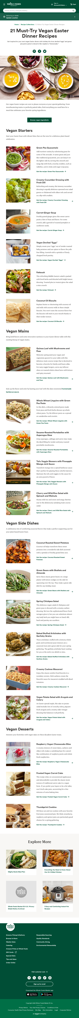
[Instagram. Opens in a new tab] (39, 977)
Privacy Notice (23, 1007)
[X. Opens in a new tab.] (44, 51)
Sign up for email (39, 984)
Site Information (48, 1010)
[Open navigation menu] (4, 4)
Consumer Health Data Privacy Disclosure (20, 1010)
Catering (9, 945)
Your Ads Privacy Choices (37, 1007)
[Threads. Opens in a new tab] (50, 977)
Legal (56, 1010)
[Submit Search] (73, 10)
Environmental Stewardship (46, 945)
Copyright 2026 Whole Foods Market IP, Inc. (39, 1003)
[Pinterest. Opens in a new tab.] (34, 51)
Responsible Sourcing (44, 935)
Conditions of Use (52, 1007)
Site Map (38, 1010)
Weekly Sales (11, 942)
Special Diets (10, 956)
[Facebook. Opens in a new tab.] (39, 51)
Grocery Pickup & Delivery (15, 935)
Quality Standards (42, 938)
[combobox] (36, 10)
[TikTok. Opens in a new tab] (44, 977)
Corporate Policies (65, 1010)
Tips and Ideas (11, 959)
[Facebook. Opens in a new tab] (29, 977)
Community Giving (43, 942)
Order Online (10, 963)
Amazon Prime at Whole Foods (17, 949)
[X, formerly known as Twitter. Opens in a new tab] (34, 977)
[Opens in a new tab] (32, 994)
